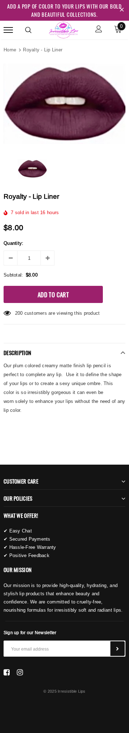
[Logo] (63, 29)
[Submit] (117, 648)
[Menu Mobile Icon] (8, 30)
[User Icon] (98, 30)
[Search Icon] (28, 30)
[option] (64, 104)
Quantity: (13, 243)
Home (10, 49)
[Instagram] (20, 672)
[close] (121, 10)
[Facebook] (7, 672)
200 (19, 313)
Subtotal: (13, 275)
